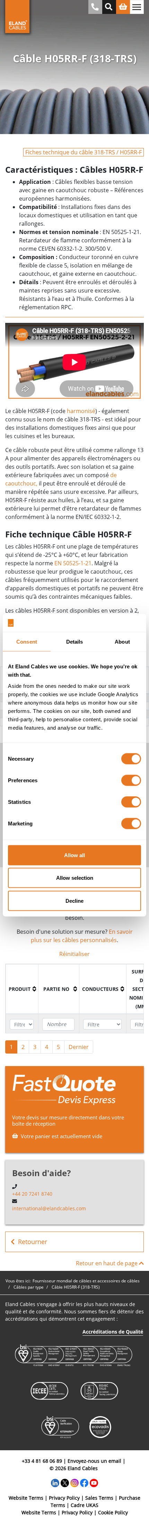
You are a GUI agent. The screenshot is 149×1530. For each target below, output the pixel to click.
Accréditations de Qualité (112, 1331)
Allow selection (74, 878)
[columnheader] (22, 989)
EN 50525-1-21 (72, 563)
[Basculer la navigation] (137, 7)
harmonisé (81, 411)
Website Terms (26, 1497)
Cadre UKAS (84, 1505)
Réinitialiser (74, 954)
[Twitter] (65, 1482)
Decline (74, 900)
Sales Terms (99, 1497)
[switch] (131, 780)
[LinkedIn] (55, 1482)
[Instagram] (74, 1482)
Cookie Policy (113, 1512)
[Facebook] (84, 1482)
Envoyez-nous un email (94, 1461)
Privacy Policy (64, 1497)
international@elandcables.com (49, 1208)
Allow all (74, 855)
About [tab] (122, 642)
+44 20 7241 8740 (32, 1193)
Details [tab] (74, 642)
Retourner (32, 1241)
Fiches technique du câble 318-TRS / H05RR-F (83, 152)
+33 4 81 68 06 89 (42, 1461)
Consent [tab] (26, 642)
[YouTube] (94, 1482)
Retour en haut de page (107, 1263)
